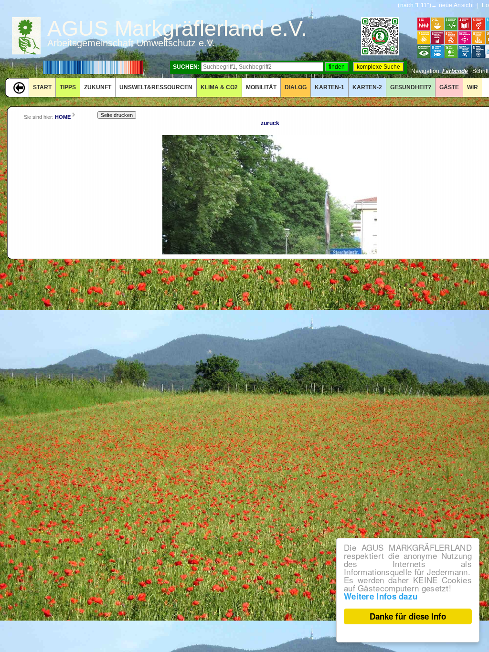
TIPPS (68, 87)
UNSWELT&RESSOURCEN (155, 87)
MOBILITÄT (261, 87)
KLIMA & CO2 (219, 87)
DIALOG (296, 87)
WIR (472, 87)
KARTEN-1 (329, 87)
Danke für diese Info (408, 616)
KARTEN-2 (367, 87)
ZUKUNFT (97, 87)
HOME (63, 117)
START (42, 87)
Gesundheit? (410, 87)
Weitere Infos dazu (380, 596)
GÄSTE (449, 87)
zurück (270, 123)
